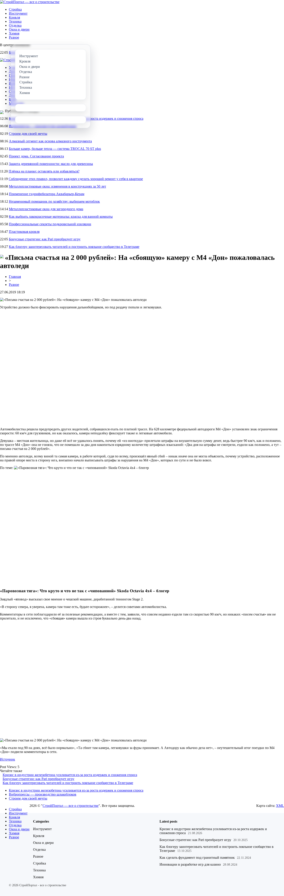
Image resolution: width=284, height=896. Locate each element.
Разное (14, 37)
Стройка (15, 9)
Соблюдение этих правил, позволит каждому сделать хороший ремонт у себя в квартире (76, 179)
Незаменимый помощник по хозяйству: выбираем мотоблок (54, 201)
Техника (15, 21)
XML (280, 806)
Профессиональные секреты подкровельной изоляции (50, 224)
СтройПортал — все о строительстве (71, 806)
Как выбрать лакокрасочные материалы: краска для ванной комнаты (61, 216)
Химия (14, 33)
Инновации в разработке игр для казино (190, 864)
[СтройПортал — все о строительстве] (29, 2)
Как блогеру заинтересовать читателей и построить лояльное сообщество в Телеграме (74, 247)
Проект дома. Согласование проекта (36, 156)
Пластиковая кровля (24, 231)
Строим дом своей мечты (28, 133)
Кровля (14, 17)
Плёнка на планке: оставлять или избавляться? (44, 171)
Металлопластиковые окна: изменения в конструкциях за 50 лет (57, 186)
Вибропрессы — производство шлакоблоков (42, 794)
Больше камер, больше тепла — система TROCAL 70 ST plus (55, 149)
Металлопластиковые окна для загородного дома (46, 209)
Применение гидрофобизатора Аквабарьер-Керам (46, 194)
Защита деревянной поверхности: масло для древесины (51, 164)
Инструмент (18, 13)
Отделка (15, 25)
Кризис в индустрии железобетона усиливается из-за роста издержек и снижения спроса (70, 775)
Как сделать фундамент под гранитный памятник (197, 857)
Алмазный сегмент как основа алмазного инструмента (50, 141)
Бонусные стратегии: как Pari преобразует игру (45, 239)
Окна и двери (19, 29)
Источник (7, 759)
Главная (15, 276)
